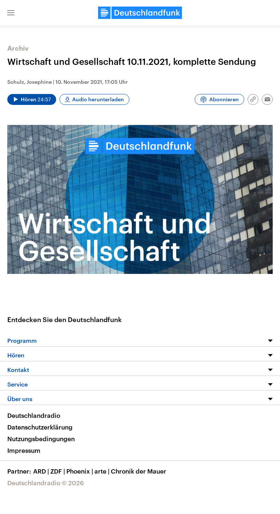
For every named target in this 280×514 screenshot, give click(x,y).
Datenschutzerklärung (40, 427)
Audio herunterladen (98, 99)
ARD (41, 471)
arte (101, 471)
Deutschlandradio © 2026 (45, 482)
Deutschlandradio (33, 415)
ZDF (57, 471)
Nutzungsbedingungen (41, 438)
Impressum (23, 450)
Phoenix (79, 471)
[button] (11, 12)
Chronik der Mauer (138, 471)
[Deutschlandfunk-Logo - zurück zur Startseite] (140, 13)
